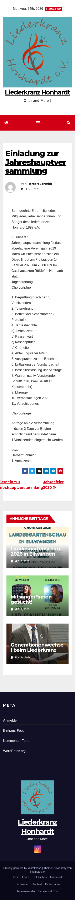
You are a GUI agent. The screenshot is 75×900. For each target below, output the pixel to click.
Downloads (56, 877)
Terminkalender (26, 891)
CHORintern (39, 877)
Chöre (25, 877)
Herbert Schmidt (40, 184)
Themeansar (37, 871)
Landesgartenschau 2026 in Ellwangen (35, 551)
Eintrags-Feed (14, 730)
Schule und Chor (48, 891)
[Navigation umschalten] (38, 123)
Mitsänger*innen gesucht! (31, 599)
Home (15, 877)
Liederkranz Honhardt (37, 92)
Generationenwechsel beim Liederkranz (37, 647)
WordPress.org (14, 751)
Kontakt (37, 884)
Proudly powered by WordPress (22, 868)
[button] (68, 123)
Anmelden (11, 720)
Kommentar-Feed (16, 741)
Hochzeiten (22, 884)
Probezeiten (52, 884)
